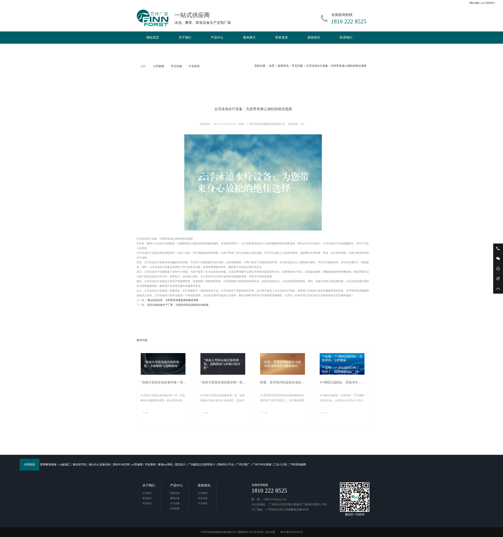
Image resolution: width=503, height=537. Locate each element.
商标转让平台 (226, 464)
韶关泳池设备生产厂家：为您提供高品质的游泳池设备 (178, 304)
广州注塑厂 (243, 464)
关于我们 (185, 37)
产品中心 (217, 37)
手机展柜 (150, 464)
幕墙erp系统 (165, 464)
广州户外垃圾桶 (261, 464)
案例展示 (249, 37)
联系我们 (490, 3)
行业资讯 (194, 66)
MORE (148, 412)
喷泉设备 (175, 493)
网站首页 (152, 37)
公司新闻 (158, 66)
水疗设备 (175, 503)
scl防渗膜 (137, 464)
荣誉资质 (281, 37)
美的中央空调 (121, 464)
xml (482, 3)
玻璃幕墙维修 (48, 464)
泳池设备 (175, 508)
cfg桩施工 (65, 464)
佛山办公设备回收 (100, 464)
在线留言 (147, 503)
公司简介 (147, 493)
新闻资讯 (313, 37)
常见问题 (297, 65)
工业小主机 (280, 464)
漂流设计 (180, 464)
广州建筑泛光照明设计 (201, 464)
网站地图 (474, 3)
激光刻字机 (79, 464)
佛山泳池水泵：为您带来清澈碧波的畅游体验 (172, 300)
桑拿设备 (175, 498)
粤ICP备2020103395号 (291, 532)
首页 (271, 65)
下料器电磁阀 (297, 464)
